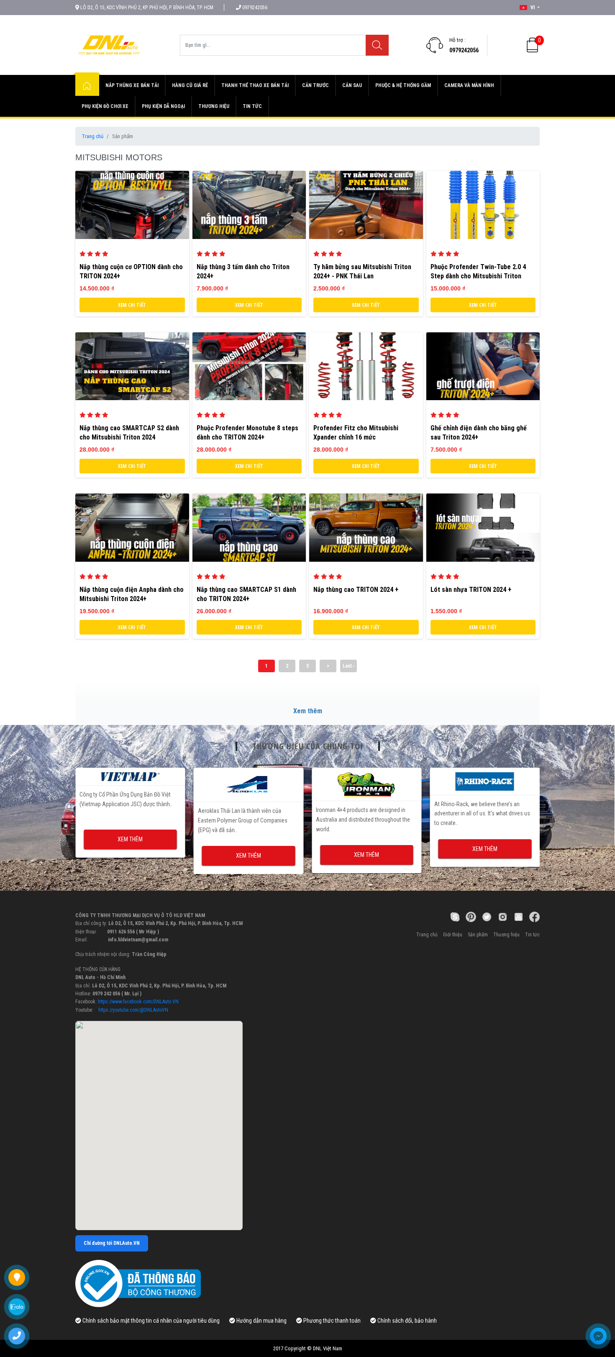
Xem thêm (307, 711)
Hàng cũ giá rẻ (190, 85)
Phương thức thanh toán (331, 1320)
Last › (348, 666)
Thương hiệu (213, 106)
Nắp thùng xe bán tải (132, 85)
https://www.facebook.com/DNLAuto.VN (138, 1002)
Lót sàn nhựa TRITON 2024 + (470, 590)
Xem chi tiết (132, 304)
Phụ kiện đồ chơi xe (105, 106)
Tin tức (252, 106)
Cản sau (352, 85)
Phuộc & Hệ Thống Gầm (403, 85)
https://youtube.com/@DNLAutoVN (133, 1010)
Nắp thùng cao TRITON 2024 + (355, 590)
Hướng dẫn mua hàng (261, 1320)
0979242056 (464, 50)
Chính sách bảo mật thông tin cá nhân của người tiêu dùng (150, 1320)
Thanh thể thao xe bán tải (255, 85)
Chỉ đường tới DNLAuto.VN (112, 1243)
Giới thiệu (452, 935)
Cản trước (315, 85)
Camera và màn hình (469, 85)
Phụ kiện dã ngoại (163, 106)
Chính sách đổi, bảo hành (406, 1320)
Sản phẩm (478, 935)
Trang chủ (92, 136)
